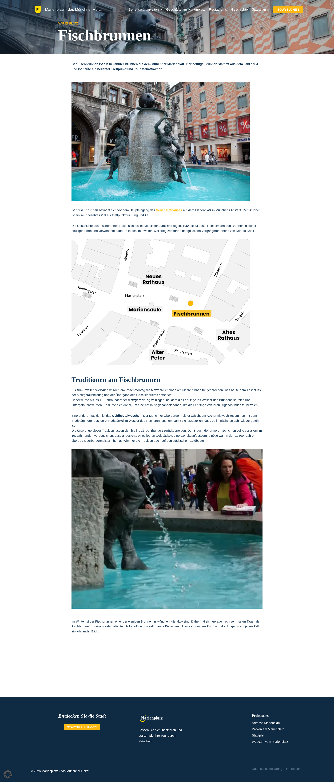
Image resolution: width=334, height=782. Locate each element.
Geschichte (239, 9)
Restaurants (218, 9)
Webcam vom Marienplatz (270, 741)
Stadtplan (259, 9)
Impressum (293, 769)
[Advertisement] (167, 673)
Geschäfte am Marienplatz (185, 9)
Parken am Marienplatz (268, 729)
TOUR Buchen (288, 9)
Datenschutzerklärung (267, 769)
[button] (7, 774)
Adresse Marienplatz (266, 723)
